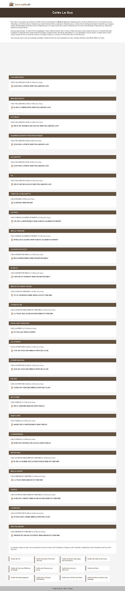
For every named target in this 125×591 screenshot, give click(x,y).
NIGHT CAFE (15, 416)
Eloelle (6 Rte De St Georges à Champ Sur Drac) (43, 33)
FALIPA (14, 379)
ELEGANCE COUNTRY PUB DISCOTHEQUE (27, 135)
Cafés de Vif (15, 559)
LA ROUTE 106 (16, 305)
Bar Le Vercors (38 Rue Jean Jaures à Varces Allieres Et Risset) (79, 31)
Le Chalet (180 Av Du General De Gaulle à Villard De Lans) (91, 24)
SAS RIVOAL (16, 453)
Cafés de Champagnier (20, 577)
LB (12, 175)
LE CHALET (15, 117)
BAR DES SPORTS (17, 98)
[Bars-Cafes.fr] (20, 4)
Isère (79, 22)
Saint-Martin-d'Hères (92, 38)
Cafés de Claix (93, 568)
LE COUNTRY (16, 157)
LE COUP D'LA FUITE (19, 249)
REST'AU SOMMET (17, 526)
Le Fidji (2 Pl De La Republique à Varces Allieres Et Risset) (43, 31)
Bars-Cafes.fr (14, 22)
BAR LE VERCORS (17, 231)
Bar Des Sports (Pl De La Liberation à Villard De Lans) (57, 24)
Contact (70, 588)
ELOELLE (14, 268)
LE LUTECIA (15, 342)
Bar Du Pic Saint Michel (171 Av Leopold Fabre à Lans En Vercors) (77, 33)
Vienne (102, 38)
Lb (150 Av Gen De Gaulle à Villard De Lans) (91, 26)
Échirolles (82, 38)
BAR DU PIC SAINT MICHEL (21, 286)
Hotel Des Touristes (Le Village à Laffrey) (40, 34)
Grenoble (76, 38)
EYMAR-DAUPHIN (17, 360)
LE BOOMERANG (17, 434)
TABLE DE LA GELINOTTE (21, 194)
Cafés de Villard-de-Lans (97, 559)
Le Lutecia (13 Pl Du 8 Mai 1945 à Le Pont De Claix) (69, 34)
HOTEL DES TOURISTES (20, 323)
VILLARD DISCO (17, 77)
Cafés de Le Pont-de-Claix (72, 577)
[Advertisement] (62, 58)
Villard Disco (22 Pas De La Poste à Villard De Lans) (26, 24)
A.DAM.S (14, 489)
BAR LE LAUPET (17, 471)
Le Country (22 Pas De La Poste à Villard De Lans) (63, 26)
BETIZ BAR (15, 397)
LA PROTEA (15, 508)
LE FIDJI (14, 212)
